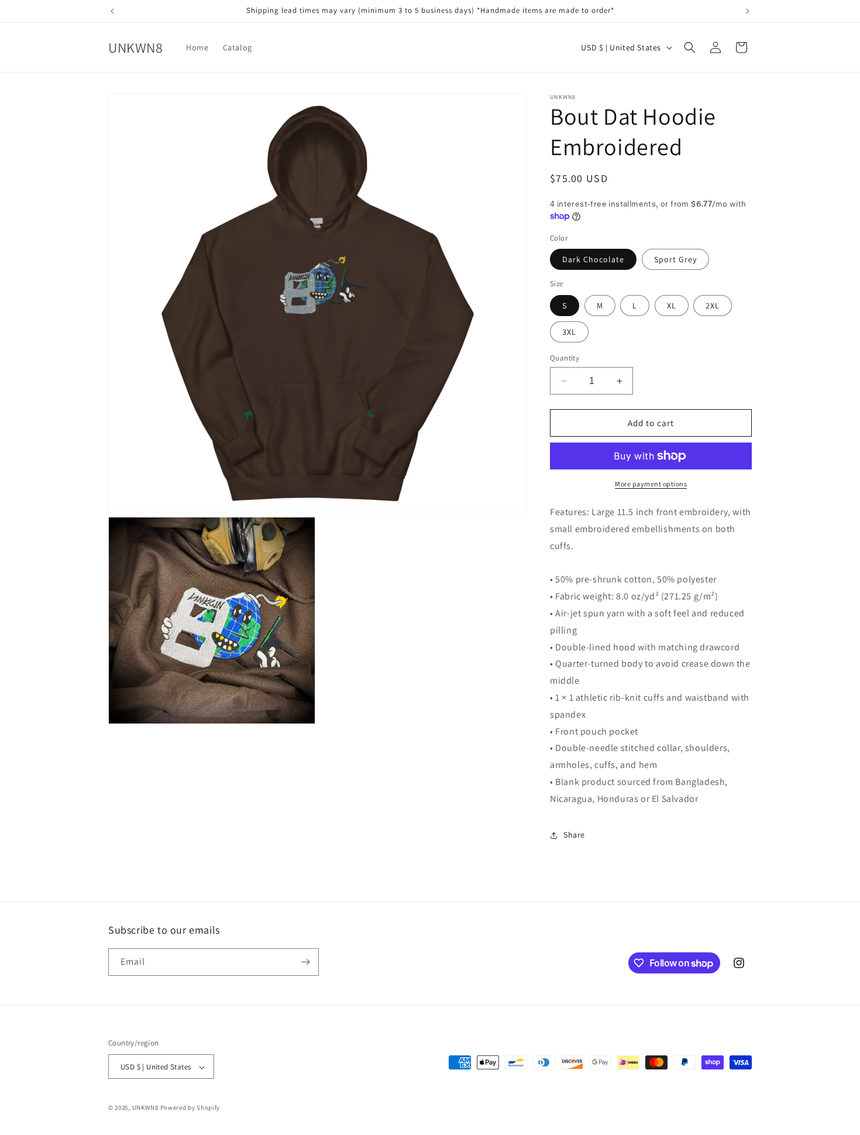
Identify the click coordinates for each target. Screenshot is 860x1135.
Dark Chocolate (593, 259)
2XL (713, 305)
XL (671, 305)
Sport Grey (675, 259)
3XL (569, 332)
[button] (690, 47)
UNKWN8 (145, 1108)
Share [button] (574, 834)
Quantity (564, 358)
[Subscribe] (305, 962)
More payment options (651, 483)
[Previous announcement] (112, 11)
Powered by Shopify (190, 1108)
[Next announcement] (748, 11)
